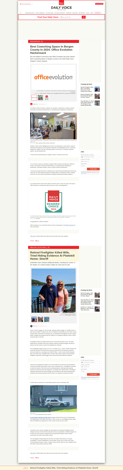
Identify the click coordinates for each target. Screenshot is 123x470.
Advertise (97, 12)
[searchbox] (27, 4)
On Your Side (49, 12)
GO (84, 17)
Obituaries (82, 12)
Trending (68, 12)
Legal (87, 12)
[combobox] (26, 4)
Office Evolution (70, 225)
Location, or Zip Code (85, 159)
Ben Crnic (35, 326)
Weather (75, 12)
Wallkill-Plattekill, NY (40, 247)
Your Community (40, 12)
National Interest (59, 12)
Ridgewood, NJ (36, 41)
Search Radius (84, 163)
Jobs (91, 12)
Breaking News (29, 12)
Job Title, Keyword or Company (87, 154)
